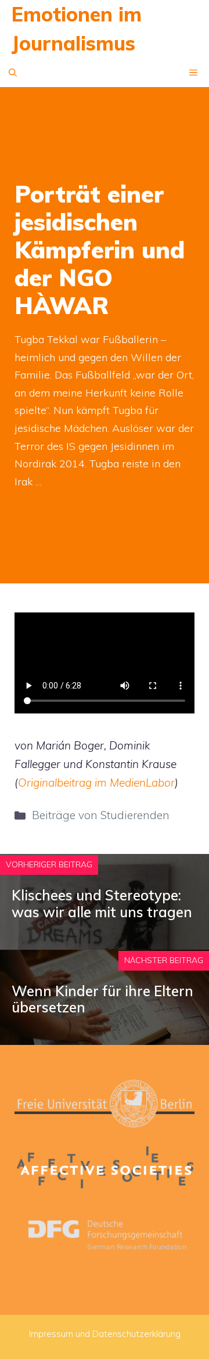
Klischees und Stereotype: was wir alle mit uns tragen (102, 903)
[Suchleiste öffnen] (13, 72)
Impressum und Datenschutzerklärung (105, 1333)
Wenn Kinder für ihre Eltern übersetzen (102, 999)
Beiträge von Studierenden (101, 815)
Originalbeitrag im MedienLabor (96, 783)
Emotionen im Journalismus (77, 29)
